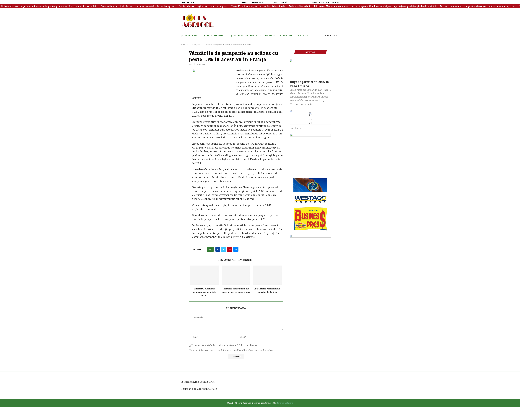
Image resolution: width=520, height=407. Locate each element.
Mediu (269, 35)
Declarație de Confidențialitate (199, 388)
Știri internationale (245, 35)
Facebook (295, 128)
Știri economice (214, 35)
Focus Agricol (195, 44)
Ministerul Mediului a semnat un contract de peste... (204, 291)
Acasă (183, 44)
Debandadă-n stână (288, 6)
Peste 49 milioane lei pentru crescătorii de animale (246, 6)
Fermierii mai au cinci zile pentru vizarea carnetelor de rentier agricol (126, 6)
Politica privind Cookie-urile (198, 381)
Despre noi (324, 2)
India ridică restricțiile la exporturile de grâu (191, 6)
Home (314, 2)
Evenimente (286, 35)
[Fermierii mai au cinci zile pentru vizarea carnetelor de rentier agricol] (236, 275)
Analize (303, 35)
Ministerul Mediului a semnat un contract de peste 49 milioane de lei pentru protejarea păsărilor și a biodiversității (363, 6)
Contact (335, 2)
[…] (322, 100)
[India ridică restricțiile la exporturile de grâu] (267, 275)
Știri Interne (189, 35)
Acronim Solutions (285, 403)
